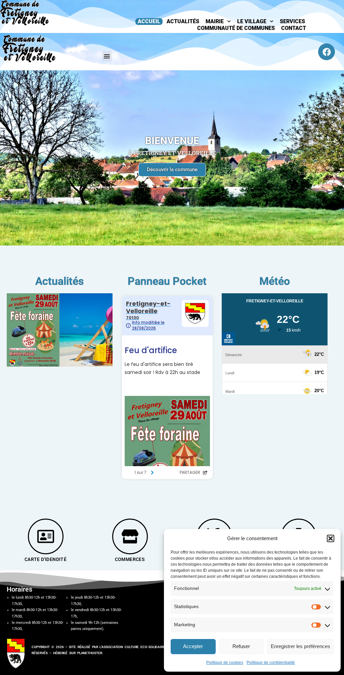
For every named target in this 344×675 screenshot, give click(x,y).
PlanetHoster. (90, 653)
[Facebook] (326, 51)
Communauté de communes (236, 28)
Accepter (193, 646)
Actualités (183, 21)
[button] (330, 538)
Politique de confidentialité (271, 662)
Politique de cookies (224, 662)
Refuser (241, 646)
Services (292, 21)
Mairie (215, 21)
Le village (251, 21)
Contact (293, 28)
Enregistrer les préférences (300, 646)
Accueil (149, 21)
